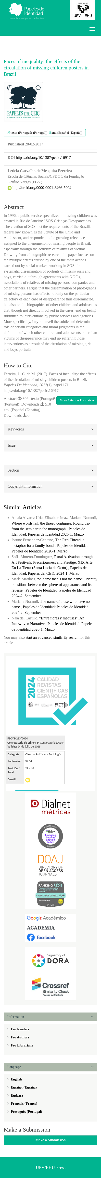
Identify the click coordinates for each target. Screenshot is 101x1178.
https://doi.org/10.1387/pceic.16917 (43, 157)
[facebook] (50, 937)
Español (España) (23, 1087)
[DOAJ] (50, 865)
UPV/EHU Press (50, 1167)
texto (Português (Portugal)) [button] (29, 132)
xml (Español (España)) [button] (66, 132)
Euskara (16, 1095)
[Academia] (50, 927)
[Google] (50, 918)
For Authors (19, 1037)
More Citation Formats (76, 400)
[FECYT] (50, 695)
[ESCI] (50, 836)
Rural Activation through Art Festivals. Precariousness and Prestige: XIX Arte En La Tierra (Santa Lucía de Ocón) (52, 562)
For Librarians (21, 1045)
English (16, 1079)
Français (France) (23, 1103)
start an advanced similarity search (52, 637)
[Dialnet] (50, 807)
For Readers (19, 1029)
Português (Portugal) (26, 1111)
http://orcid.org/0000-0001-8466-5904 (41, 188)
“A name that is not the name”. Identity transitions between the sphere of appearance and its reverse (54, 584)
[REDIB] (50, 894)
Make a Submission (50, 1140)
